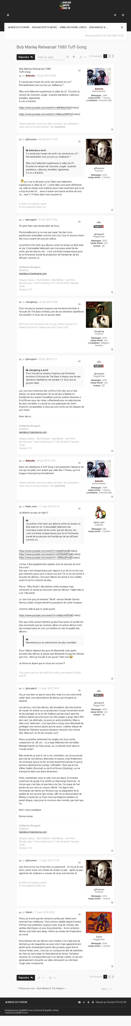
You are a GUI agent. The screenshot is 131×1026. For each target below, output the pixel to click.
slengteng (99, 331)
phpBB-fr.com (21, 1012)
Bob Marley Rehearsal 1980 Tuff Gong (51, 47)
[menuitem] (123, 15)
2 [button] (109, 56)
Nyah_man (99, 522)
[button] (113, 56)
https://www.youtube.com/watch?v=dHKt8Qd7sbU (45, 107)
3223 (104, 240)
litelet (99, 937)
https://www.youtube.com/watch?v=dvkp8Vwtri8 (44, 551)
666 (104, 529)
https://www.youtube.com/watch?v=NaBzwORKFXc (45, 114)
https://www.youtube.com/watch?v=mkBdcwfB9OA (45, 615)
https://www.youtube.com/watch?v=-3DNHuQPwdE (45, 557)
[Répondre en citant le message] (79, 70)
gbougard (99, 234)
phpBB (22, 1010)
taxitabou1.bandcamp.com (33, 273)
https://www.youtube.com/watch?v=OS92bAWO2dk (45, 554)
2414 (104, 175)
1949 (104, 95)
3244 (104, 943)
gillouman (99, 168)
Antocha (99, 89)
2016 (104, 338)
